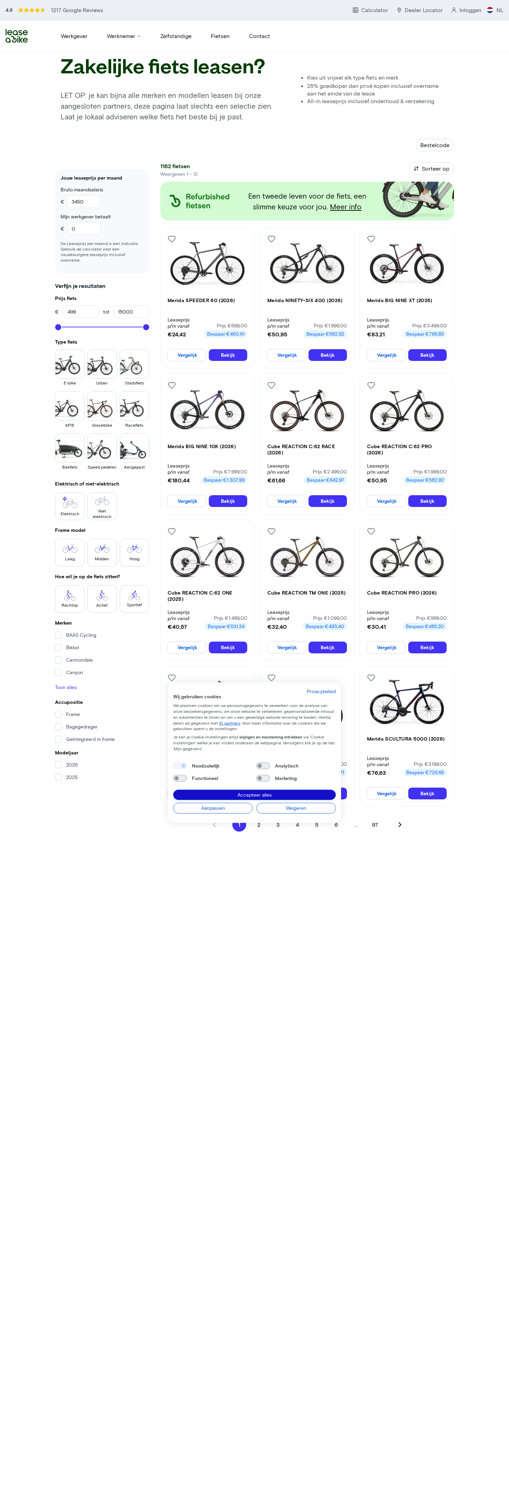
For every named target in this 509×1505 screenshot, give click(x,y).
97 (375, 824)
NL (500, 10)
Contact (259, 36)
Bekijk (228, 355)
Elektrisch (70, 513)
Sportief (134, 604)
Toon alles (66, 687)
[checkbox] (180, 765)
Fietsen (220, 36)
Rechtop (70, 604)
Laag (70, 558)
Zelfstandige (175, 36)
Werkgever (74, 36)
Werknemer (121, 36)
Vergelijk (187, 355)
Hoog (135, 558)
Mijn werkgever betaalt (86, 216)
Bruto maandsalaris (82, 189)
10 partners (229, 722)
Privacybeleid (321, 691)
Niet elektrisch (102, 513)
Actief (102, 604)
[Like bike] (172, 239)
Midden (102, 558)
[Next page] (400, 825)
